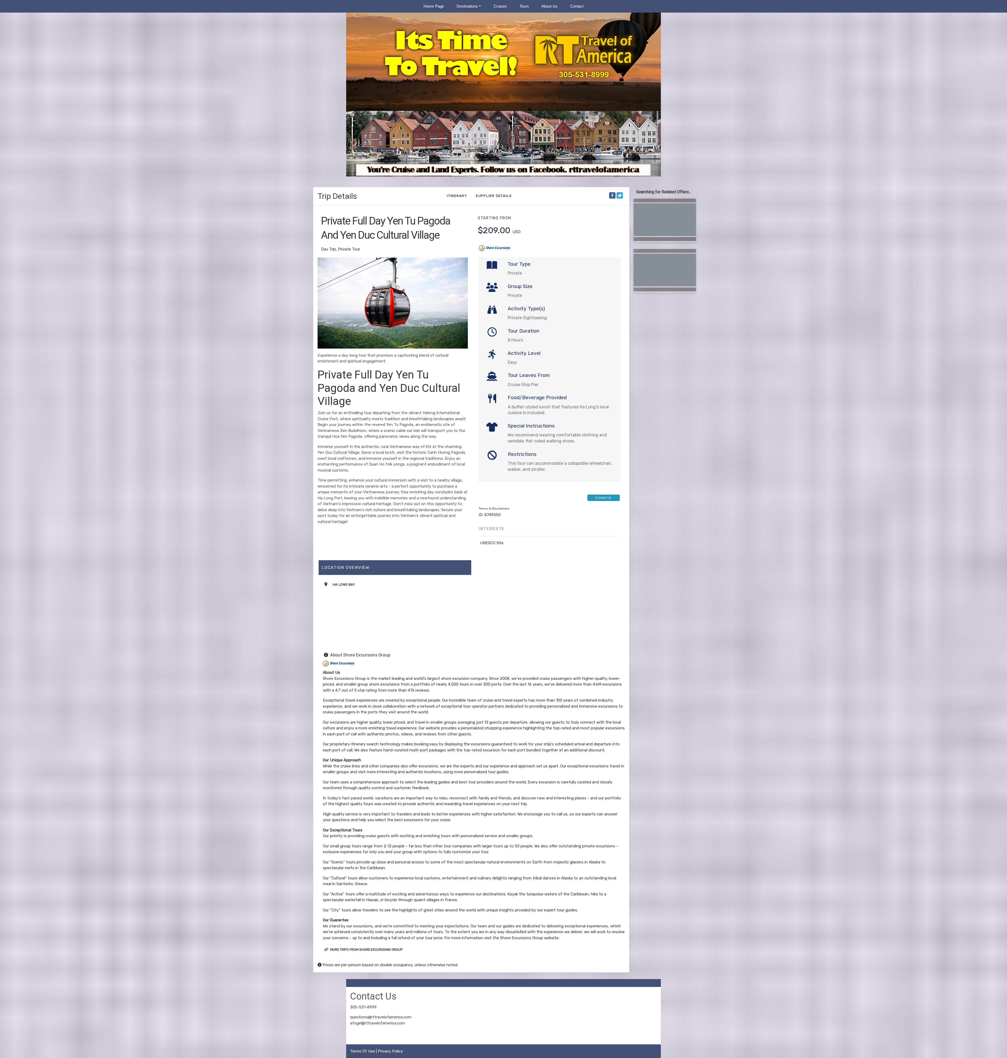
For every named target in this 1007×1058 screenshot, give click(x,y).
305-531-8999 (363, 1007)
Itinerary (457, 196)
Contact (576, 6)
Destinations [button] (467, 6)
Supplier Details (494, 196)
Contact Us (603, 498)
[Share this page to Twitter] (620, 195)
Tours (524, 6)
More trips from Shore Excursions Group (366, 950)
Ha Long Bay (344, 584)
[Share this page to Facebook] (612, 195)
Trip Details (337, 196)
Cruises (500, 6)
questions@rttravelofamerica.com (380, 1017)
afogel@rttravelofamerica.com (377, 1023)
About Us (550, 6)
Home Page (434, 6)
